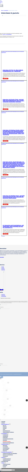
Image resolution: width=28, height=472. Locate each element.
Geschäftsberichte (6, 388)
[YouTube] (1, 290)
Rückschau (4, 404)
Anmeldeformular (4, 413)
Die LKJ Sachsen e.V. (4, 382)
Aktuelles (2, 267)
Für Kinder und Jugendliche (5, 405)
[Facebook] (0, 290)
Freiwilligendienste (4, 399)
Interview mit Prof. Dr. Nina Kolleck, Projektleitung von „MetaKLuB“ (13, 70)
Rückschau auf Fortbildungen (7, 397)
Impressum (3, 294)
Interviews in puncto (6, 396)
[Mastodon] (4, 290)
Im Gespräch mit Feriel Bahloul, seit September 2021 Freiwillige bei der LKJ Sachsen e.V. (13, 226)
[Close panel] (0, 378)
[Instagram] (2, 290)
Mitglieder (5, 426)
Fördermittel (5, 393)
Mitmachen (4, 400)
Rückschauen (5, 408)
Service (2, 414)
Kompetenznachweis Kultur (7, 394)
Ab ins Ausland (5, 403)
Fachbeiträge (5, 392)
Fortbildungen (5, 391)
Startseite (2, 380)
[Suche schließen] (0, 468)
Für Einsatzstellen (5, 402)
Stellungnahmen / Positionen (7, 389)
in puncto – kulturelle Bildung (7, 34)
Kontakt (2, 266)
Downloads (4, 416)
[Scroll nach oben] (0, 377)
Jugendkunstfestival (6, 411)
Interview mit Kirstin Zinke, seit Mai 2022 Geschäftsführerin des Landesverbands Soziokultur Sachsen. (13, 101)
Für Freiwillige (5, 401)
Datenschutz (3, 295)
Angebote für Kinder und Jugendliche (8, 406)
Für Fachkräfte (3, 390)
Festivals (2, 410)
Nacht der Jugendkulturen (7, 407)
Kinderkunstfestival (6, 412)
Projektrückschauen (6, 415)
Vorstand (4, 428)
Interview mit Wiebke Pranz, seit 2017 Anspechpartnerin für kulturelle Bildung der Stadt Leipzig (14, 197)
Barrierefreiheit (3, 296)
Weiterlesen (6, 78)
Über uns (4, 383)
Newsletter (3, 268)
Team (4, 429)
